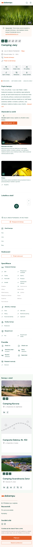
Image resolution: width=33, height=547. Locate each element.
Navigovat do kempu (18, 222)
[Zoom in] (28, 200)
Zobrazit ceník (8, 123)
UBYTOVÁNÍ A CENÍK (16, 81)
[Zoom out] (28, 203)
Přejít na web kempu (10, 61)
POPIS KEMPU (6, 81)
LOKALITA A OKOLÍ (27, 81)
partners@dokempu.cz (12, 34)
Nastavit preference (16, 543)
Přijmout (16, 538)
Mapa (23, 51)
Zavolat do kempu (9, 57)
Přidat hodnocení (18, 256)
